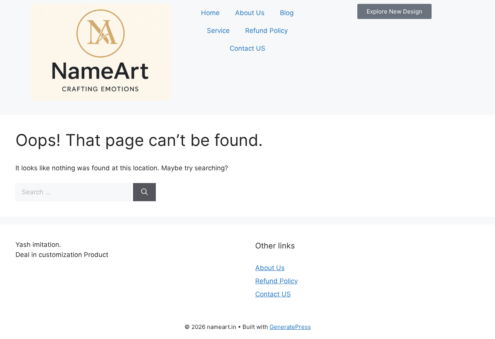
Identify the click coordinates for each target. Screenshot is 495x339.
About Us (250, 13)
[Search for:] (74, 192)
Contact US (247, 48)
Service (218, 30)
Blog (287, 13)
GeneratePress (290, 326)
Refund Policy (266, 30)
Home (210, 13)
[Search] (144, 192)
